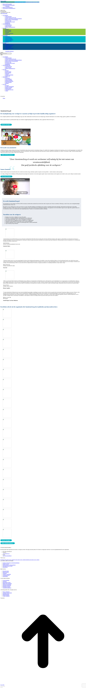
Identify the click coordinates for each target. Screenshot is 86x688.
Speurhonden (5, 576)
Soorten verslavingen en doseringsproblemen (11, 562)
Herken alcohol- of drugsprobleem (9, 564)
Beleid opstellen (6, 572)
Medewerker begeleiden (7, 583)
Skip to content (3, 0)
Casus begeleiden (6, 580)
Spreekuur (5, 581)
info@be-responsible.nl (7, 555)
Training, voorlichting (7, 574)
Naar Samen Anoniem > (6, 176)
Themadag (5, 573)
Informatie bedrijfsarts (7, 585)
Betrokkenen (5, 567)
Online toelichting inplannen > (8, 154)
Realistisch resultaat (6, 586)
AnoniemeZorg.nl (6, 575)
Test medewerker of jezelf (7, 566)
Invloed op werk (6, 563)
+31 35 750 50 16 (6, 553)
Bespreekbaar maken (7, 582)
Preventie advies (6, 571)
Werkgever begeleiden (7, 584)
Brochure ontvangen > (6, 124)
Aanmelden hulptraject (7, 587)
